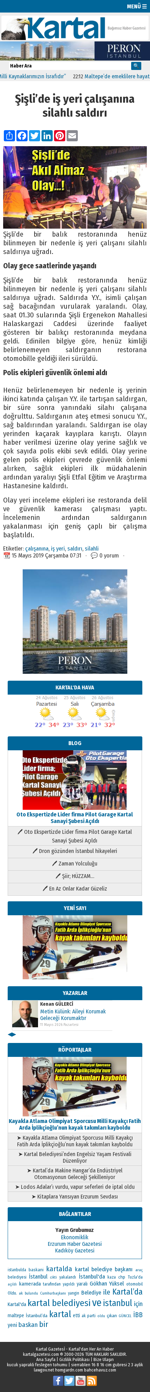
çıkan (112, 1316)
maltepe (16, 1316)
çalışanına (36, 548)
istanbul (117, 1303)
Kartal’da (127, 1292)
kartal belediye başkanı (104, 1269)
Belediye (91, 1292)
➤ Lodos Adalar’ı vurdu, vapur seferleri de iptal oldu (75, 1187)
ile (106, 1292)
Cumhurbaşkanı (53, 1293)
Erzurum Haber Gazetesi (75, 1244)
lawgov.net (44, 1370)
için (138, 1304)
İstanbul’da (36, 1316)
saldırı (74, 548)
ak (21, 1293)
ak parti (89, 1315)
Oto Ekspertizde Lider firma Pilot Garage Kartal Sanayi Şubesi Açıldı (74, 817)
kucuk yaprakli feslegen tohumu (37, 1364)
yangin (73, 1293)
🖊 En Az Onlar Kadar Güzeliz (75, 888)
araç (139, 1269)
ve (97, 1303)
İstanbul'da (92, 1276)
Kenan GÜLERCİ (56, 1004)
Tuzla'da (135, 1277)
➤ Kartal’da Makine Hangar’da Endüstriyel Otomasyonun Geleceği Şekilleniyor (74, 1173)
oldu (101, 1316)
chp (121, 1277)
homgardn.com (69, 1370)
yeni (12, 1325)
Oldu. (12, 1293)
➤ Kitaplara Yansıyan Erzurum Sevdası (74, 1196)
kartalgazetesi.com (41, 1354)
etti (76, 1316)
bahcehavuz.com (100, 1370)
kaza (111, 1277)
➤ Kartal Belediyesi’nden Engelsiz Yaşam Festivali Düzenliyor (75, 1157)
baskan (28, 1325)
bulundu (31, 1293)
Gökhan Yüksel (107, 1283)
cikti (53, 1277)
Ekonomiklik (74, 1237)
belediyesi (17, 1277)
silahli (92, 548)
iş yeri (58, 548)
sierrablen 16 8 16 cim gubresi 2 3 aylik (107, 1364)
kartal (60, 1314)
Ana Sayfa (45, 1359)
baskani (36, 1269)
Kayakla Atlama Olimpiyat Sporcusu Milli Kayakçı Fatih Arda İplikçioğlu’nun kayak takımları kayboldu (75, 1124)
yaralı (82, 1284)
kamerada (30, 1284)
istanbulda (17, 1269)
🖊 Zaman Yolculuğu (74, 863)
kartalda (59, 1269)
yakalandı (67, 1277)
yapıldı (69, 1284)
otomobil (134, 1284)
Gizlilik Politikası (74, 1359)
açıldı (12, 1284)
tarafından (52, 1284)
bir (43, 1324)
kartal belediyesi (59, 1302)
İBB (138, 1315)
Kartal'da (17, 1304)
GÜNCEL (125, 1316)
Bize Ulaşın (103, 1359)
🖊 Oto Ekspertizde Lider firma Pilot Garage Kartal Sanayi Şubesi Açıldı (74, 836)
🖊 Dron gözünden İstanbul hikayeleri (74, 851)
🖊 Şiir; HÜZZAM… (74, 876)
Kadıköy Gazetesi (75, 1250)
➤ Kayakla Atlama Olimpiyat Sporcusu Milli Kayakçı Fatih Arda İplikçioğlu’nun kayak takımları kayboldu (75, 1141)
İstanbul (38, 1276)
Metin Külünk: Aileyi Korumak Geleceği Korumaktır (73, 1014)
